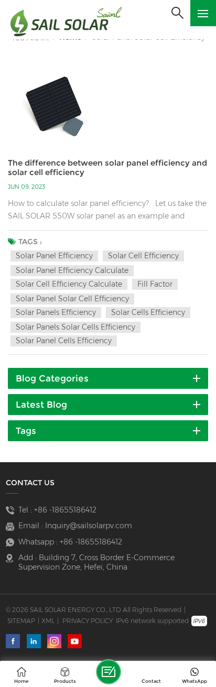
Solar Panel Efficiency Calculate (72, 270)
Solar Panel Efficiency (54, 255)
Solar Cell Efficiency (143, 255)
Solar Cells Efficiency (148, 312)
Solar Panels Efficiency (56, 312)
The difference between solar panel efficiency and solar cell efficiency (107, 167)
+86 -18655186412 (65, 510)
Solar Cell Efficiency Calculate (69, 284)
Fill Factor (154, 284)
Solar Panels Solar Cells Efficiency (75, 327)
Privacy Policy (87, 621)
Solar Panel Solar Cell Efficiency (72, 298)
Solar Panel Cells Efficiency (64, 340)
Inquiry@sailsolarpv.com (88, 525)
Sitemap (21, 621)
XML (48, 621)
